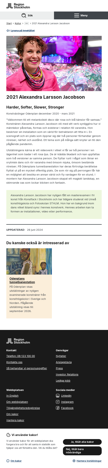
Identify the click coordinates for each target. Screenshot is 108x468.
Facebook (67, 408)
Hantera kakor (15, 420)
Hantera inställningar (89, 460)
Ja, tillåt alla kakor (82, 441)
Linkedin (66, 395)
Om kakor (16, 460)
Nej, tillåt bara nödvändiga (75, 451)
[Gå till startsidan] (18, 5)
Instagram (67, 401)
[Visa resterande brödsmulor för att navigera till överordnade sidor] (27, 23)
